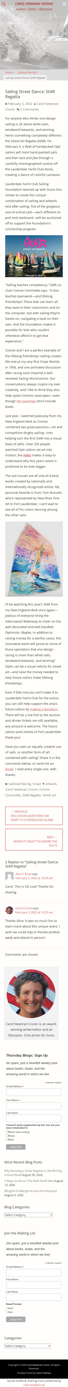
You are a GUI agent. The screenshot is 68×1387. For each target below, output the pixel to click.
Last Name (12, 1112)
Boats (11, 1135)
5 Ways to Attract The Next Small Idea (28, 1181)
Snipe (37, 784)
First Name (13, 1100)
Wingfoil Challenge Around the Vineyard (30, 1191)
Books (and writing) (19, 1132)
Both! (11, 1139)
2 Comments (29, 109)
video (27, 455)
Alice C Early (23, 874)
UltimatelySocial (34, 1385)
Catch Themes (43, 1372)
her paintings (26, 401)
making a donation (44, 709)
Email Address (15, 1086)
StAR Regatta (31, 795)
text (10, 1312)
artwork (51, 784)
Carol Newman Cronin (34, 4)
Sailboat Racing (28, 72)
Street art (49, 795)
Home (9, 72)
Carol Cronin (23, 908)
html (10, 1308)
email (9, 769)
